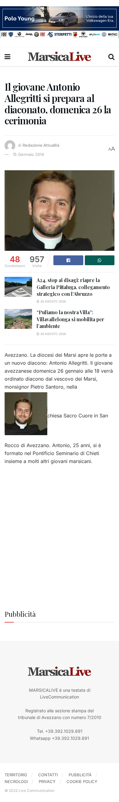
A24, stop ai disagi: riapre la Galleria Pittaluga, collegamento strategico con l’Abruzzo (73, 287)
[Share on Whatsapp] (100, 260)
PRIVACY (47, 781)
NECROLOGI (16, 781)
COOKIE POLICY (82, 781)
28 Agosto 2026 (52, 301)
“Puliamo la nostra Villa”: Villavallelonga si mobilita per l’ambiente (70, 319)
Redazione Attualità (41, 145)
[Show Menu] (7, 56)
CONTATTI (48, 774)
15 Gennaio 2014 (28, 154)
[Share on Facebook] (68, 260)
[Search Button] (111, 56)
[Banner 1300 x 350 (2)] (59, 21)
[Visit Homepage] (59, 57)
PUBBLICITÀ (80, 774)
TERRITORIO (16, 774)
